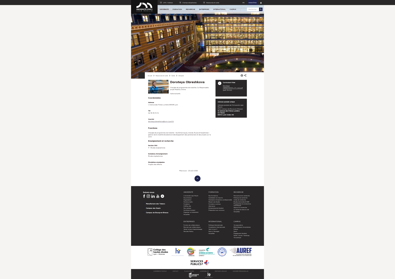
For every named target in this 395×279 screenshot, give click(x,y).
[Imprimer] (242, 75)
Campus (233, 9)
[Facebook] (144, 196)
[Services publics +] (199, 262)
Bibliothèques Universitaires (242, 227)
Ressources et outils (162, 75)
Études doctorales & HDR (241, 202)
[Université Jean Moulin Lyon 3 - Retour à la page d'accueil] (144, 7)
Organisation (187, 199)
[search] (254, 9)
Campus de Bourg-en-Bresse (157, 212)
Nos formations (213, 195)
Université (164, 9)
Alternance (212, 206)
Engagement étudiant (240, 233)
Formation (177, 9)
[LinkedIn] (153, 196)
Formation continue (215, 204)
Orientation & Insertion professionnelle (220, 199)
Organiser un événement (191, 212)
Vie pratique (237, 237)
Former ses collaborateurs (192, 225)
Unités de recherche (240, 199)
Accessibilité (204, 271)
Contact (175, 271)
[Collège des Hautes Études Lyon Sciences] (157, 252)
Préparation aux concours (216, 210)
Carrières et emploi (189, 210)
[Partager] (245, 75)
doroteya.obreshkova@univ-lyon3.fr (161, 121)
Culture (236, 229)
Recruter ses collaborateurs (192, 227)
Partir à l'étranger (214, 231)
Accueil (150, 75)
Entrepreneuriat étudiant (216, 208)
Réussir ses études (214, 202)
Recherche (190, 9)
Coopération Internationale (217, 227)
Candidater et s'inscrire (216, 197)
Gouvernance (188, 197)
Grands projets (188, 202)
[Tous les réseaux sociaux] (162, 196)
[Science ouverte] (207, 252)
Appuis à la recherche (240, 207)
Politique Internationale (216, 225)
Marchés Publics (188, 231)
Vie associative (238, 225)
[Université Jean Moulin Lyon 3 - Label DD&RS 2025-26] (191, 252)
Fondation (187, 204)
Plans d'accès (189, 271)
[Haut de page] (198, 179)
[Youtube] (157, 196)
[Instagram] (148, 196)
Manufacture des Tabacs (155, 204)
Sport (235, 231)
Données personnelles (240, 271)
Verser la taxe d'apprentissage (193, 229)
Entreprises (204, 9)
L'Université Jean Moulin (191, 195)
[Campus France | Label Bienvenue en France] (222, 252)
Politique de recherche (240, 197)
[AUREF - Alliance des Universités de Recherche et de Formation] (240, 252)
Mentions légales (221, 271)
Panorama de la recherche (242, 195)
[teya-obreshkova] (158, 86)
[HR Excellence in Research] (177, 252)
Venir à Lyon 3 (213, 229)
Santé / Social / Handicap (241, 235)
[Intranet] (261, 2)
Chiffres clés (187, 206)
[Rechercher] (261, 9)
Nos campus (187, 208)
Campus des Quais (153, 208)
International (219, 9)
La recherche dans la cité (241, 209)
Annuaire (181, 75)
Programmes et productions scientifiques (242, 204)
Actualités (187, 214)
